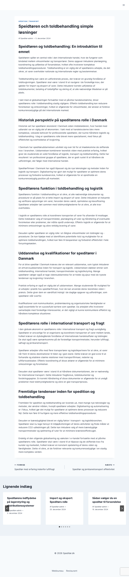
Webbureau (57, 571)
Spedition (23, 21)
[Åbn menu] (123, 5)
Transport (34, 21)
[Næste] (122, 508)
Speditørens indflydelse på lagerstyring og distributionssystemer (21, 502)
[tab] (59, 526)
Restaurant (71, 571)
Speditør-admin (27, 38)
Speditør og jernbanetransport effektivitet (93, 467)
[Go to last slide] (7, 508)
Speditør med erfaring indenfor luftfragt (34, 467)
